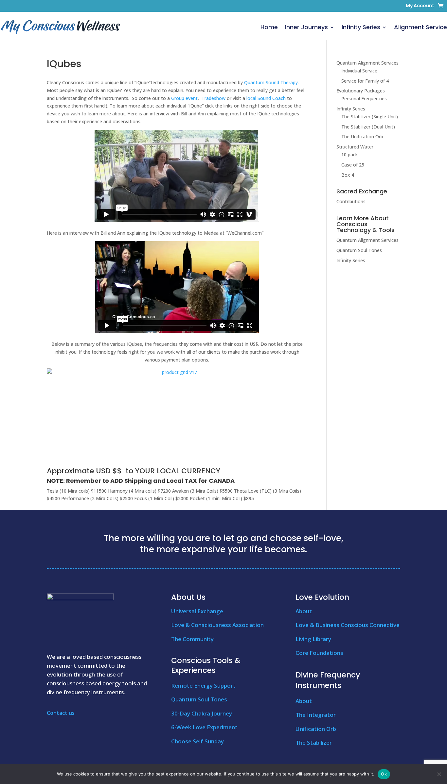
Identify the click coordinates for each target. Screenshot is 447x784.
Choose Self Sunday (197, 741)
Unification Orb (315, 729)
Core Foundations (319, 653)
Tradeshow (213, 98)
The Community (192, 639)
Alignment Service (420, 27)
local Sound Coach (266, 98)
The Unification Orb (362, 136)
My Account (420, 6)
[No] (439, 774)
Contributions (351, 201)
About (303, 611)
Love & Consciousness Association (217, 625)
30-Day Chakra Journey (201, 713)
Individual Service (359, 71)
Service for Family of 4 (365, 81)
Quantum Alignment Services (367, 63)
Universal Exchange (197, 611)
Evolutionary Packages (360, 91)
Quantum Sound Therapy (271, 82)
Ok (384, 773)
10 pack (349, 154)
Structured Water (354, 147)
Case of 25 (352, 165)
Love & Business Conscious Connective (347, 625)
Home (269, 27)
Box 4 (347, 175)
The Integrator (315, 714)
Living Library (313, 639)
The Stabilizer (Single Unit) (369, 116)
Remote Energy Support (203, 685)
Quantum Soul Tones (359, 250)
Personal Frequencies (364, 98)
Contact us (61, 712)
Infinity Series (361, 27)
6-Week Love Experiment (204, 727)
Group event (184, 98)
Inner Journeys (306, 27)
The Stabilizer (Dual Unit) (368, 127)
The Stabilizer (313, 742)
